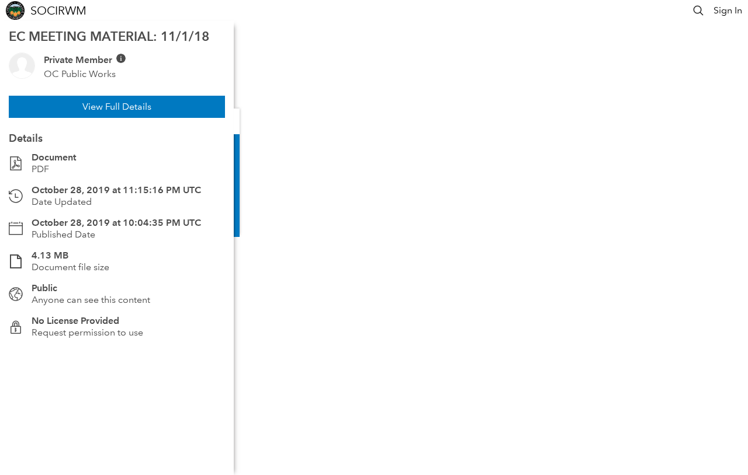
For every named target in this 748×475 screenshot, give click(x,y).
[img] (121, 58)
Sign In (728, 10)
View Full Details (116, 106)
